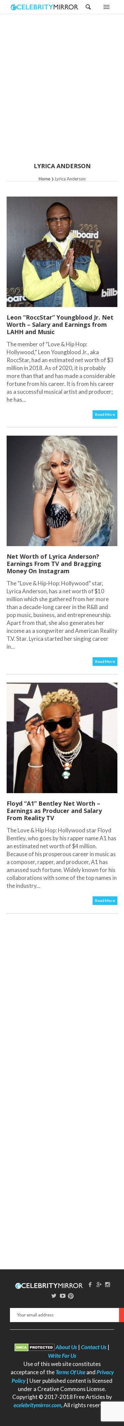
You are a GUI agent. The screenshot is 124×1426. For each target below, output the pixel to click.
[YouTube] (63, 1295)
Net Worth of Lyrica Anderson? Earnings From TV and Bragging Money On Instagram (54, 563)
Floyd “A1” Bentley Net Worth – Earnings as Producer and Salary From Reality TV (54, 810)
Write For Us (62, 1355)
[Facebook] (90, 1284)
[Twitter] (54, 1295)
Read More (105, 414)
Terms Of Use (70, 1372)
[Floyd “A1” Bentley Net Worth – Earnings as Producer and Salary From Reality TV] (62, 738)
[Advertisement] (62, 92)
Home (44, 178)
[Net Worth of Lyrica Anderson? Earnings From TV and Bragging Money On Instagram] (62, 491)
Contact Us (93, 1347)
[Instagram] (108, 1284)
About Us (66, 1347)
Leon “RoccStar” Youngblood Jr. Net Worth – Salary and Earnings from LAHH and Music (60, 324)
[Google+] (99, 1284)
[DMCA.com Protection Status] (35, 1347)
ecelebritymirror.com (37, 1405)
